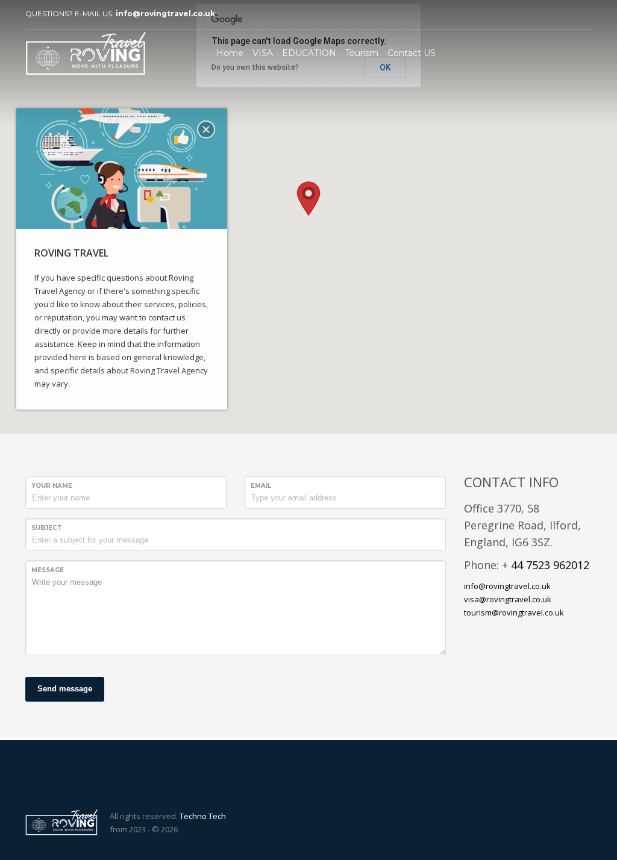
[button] (308, 199)
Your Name (51, 486)
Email (261, 486)
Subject (46, 528)
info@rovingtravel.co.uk (165, 13)
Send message (64, 688)
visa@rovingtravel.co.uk (507, 599)
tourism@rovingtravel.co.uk (514, 612)
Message (47, 570)
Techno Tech (203, 816)
